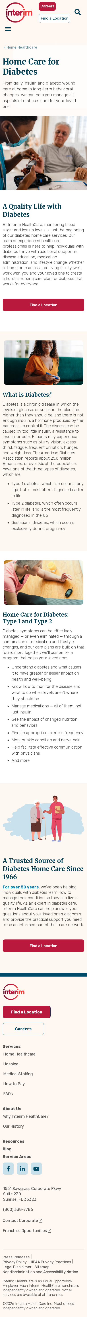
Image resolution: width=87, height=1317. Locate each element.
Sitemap (42, 1267)
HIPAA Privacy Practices (50, 1262)
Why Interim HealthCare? (26, 1116)
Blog (7, 1149)
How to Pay (14, 1083)
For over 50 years (21, 887)
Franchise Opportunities (25, 1230)
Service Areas (17, 1156)
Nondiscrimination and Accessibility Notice (40, 1272)
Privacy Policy (15, 1262)
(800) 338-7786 (18, 1209)
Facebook (8, 1173)
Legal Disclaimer (17, 1267)
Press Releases (16, 1257)
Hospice (10, 1064)
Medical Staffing (18, 1073)
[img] (19, 12)
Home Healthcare (21, 47)
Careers (23, 1028)
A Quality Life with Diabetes (32, 210)
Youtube (36, 1173)
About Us (12, 1108)
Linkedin (22, 1173)
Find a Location (43, 305)
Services (12, 1046)
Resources (14, 1141)
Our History (13, 1126)
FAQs (8, 1093)
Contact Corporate (20, 1220)
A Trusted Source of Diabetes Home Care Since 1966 (43, 869)
